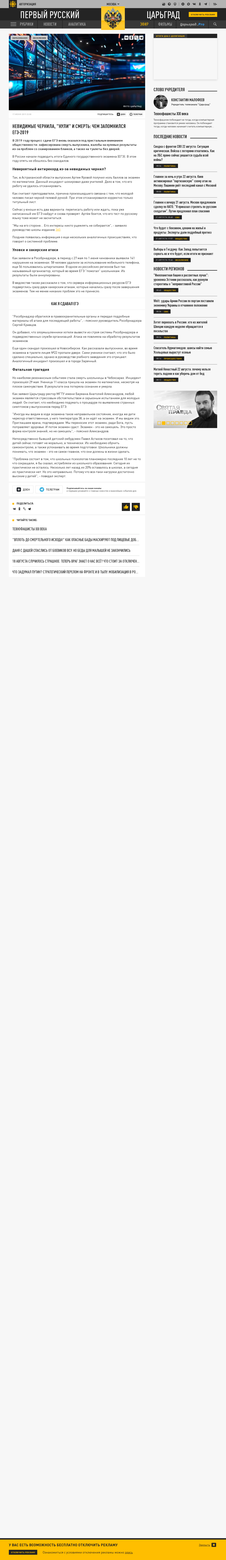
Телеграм (52, 489)
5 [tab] (178, 423)
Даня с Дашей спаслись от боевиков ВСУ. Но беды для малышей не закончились (71, 550)
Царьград (163, 15)
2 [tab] (164, 423)
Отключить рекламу (203, 14)
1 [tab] (160, 423)
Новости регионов (169, 268)
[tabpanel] (185, 409)
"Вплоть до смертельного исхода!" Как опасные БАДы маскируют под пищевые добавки (75, 539)
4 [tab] (173, 423)
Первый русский (49, 14)
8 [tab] (191, 423)
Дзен (26, 489)
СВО (177, 217)
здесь (129, 1552)
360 (58, 230)
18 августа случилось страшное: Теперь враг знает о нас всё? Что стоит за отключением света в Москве (75, 561)
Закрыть (204, 1544)
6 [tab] (182, 423)
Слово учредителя (169, 89)
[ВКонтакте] (126, 38)
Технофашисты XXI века (29, 528)
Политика (170, 166)
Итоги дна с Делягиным (170, 36)
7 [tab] (186, 423)
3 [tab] (169, 423)
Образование (20, 38)
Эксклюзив (39, 38)
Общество (181, 238)
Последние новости (170, 136)
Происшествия (173, 358)
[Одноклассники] (131, 38)
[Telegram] (141, 38)
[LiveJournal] (136, 38)
